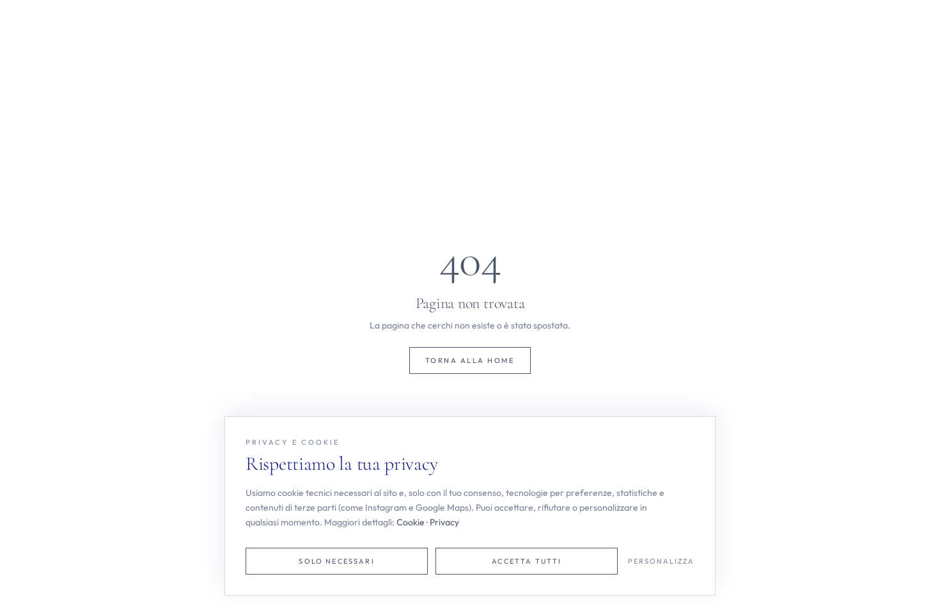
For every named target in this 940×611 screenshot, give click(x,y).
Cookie (410, 522)
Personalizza (661, 561)
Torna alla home (470, 360)
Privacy (444, 522)
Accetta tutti (526, 561)
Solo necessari (336, 561)
